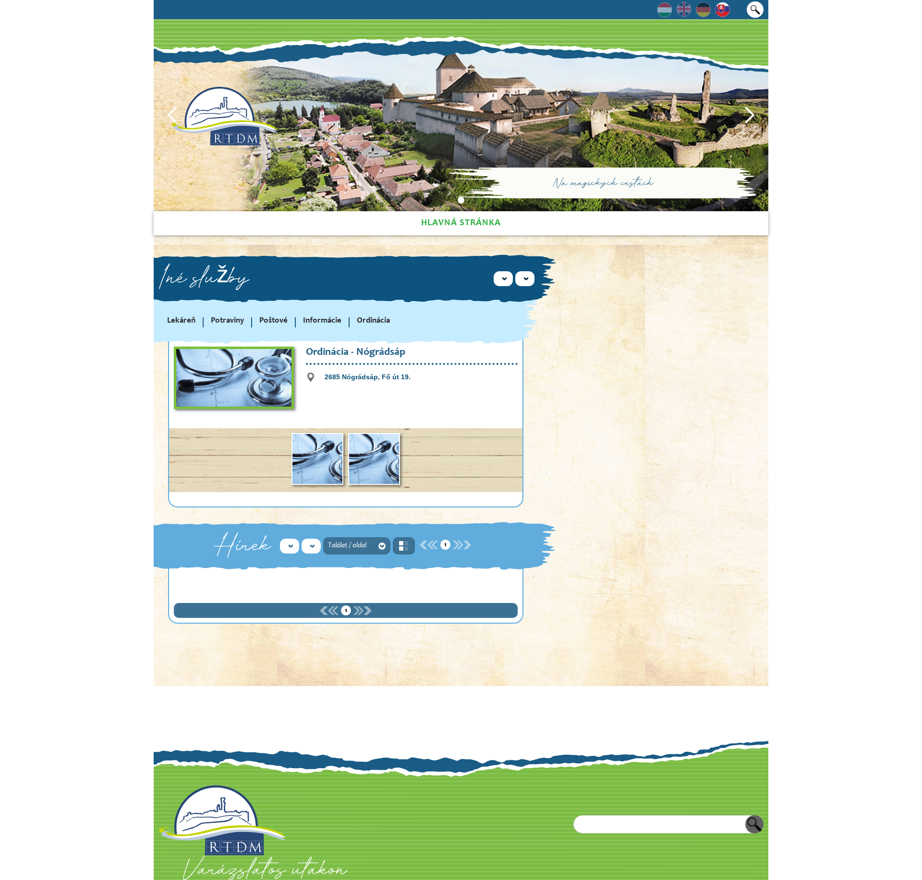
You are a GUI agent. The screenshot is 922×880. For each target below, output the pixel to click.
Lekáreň (181, 321)
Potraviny (227, 321)
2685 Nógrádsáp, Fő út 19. (368, 377)
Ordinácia (373, 321)
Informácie (322, 321)
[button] (173, 115)
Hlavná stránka (461, 223)
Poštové (273, 321)
